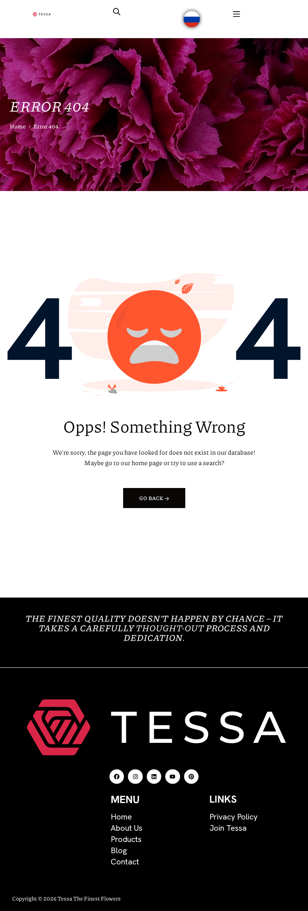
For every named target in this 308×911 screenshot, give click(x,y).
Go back (151, 498)
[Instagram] (135, 776)
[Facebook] (116, 776)
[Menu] (236, 14)
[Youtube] (172, 776)
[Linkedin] (154, 776)
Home (18, 126)
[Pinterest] (191, 776)
